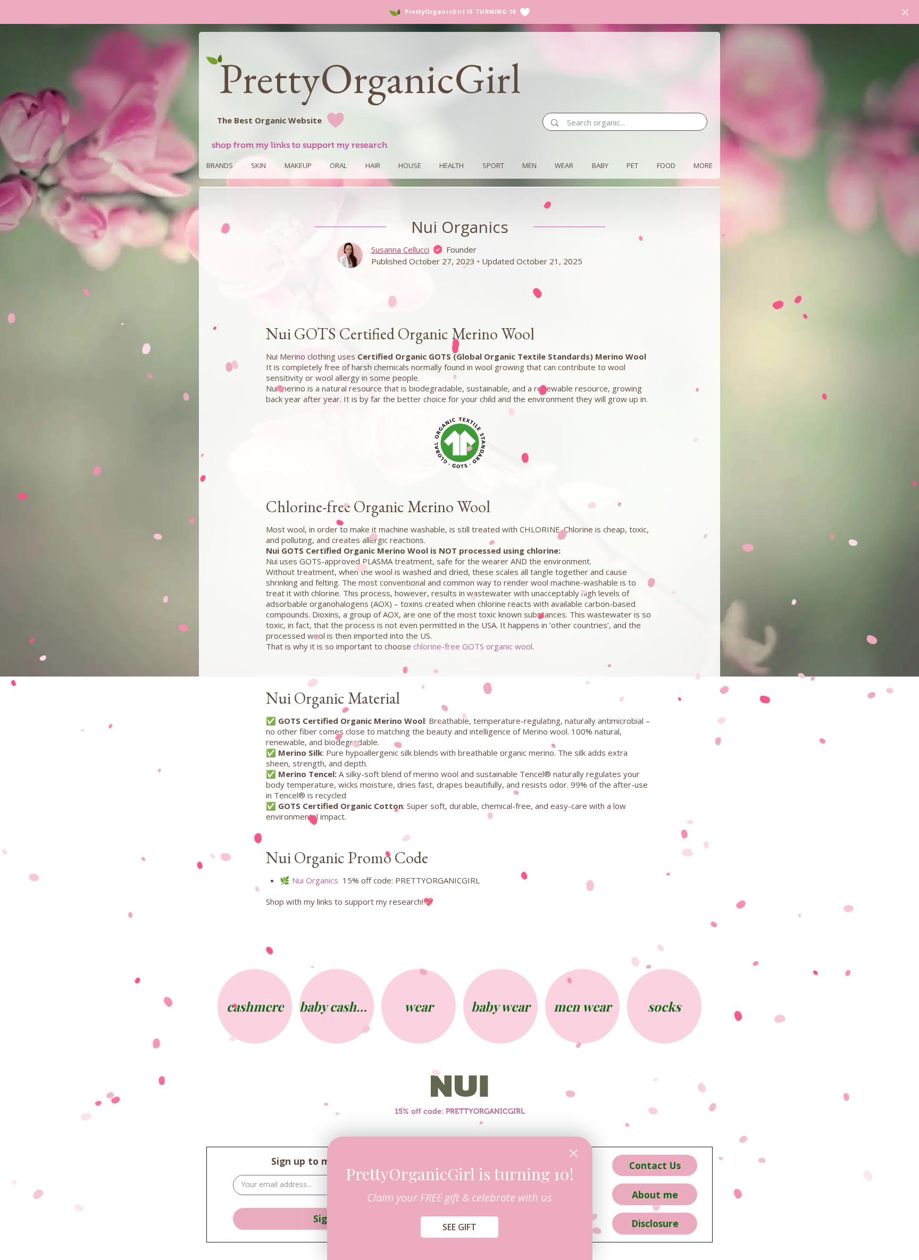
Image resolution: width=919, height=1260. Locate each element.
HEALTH (451, 165)
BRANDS (219, 165)
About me (655, 1194)
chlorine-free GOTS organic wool (472, 646)
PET (632, 165)
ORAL (338, 165)
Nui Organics (315, 880)
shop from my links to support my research (299, 144)
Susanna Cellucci (400, 249)
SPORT (493, 165)
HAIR (372, 165)
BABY (600, 165)
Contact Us (655, 1165)
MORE (703, 165)
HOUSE (409, 165)
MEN (529, 165)
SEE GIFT (459, 1227)
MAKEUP (298, 165)
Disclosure (655, 1223)
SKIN (258, 165)
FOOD (666, 165)
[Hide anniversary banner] (905, 12)
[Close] (573, 1153)
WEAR (564, 165)
